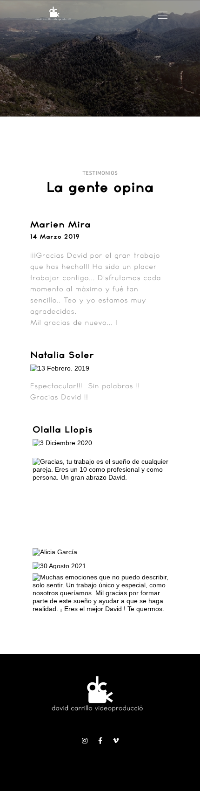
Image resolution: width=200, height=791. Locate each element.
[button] (163, 15)
